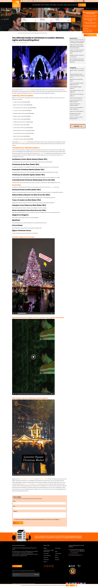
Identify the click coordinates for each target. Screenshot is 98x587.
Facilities (47, 4)
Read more (72, 585)
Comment (15, 511)
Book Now (82, 5)
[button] (33, 276)
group (36, 484)
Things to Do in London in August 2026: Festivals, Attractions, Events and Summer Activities (77, 46)
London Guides (58, 553)
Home (13, 33)
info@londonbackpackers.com (76, 555)
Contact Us (46, 557)
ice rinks (52, 187)
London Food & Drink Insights (75, 98)
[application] (33, 276)
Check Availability (73, 20)
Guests (57, 19)
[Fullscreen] (53, 313)
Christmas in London (43, 479)
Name (14, 501)
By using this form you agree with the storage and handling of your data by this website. (37, 519)
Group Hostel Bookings (18, 545)
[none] (84, 1)
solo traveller (27, 484)
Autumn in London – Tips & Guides (77, 70)
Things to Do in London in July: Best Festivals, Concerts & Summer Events (77, 51)
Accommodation (36, 4)
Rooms (42, 4)
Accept (67, 585)
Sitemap (56, 557)
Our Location (60, 4)
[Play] (13, 313)
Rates (56, 551)
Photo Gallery (53, 4)
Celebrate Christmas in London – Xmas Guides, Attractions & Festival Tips (77, 76)
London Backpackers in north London (27, 479)
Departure (42, 19)
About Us (70, 4)
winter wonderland (27, 89)
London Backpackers (23, 583)
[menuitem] (84, 1)
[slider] (32, 313)
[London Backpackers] (16, 3)
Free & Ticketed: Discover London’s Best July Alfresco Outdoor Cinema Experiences (77, 60)
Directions (57, 559)
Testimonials (46, 559)
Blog (74, 4)
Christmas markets (23, 142)
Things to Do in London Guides (76, 111)
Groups (65, 4)
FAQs (76, 4)
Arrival (23, 19)
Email (14, 506)
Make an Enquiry (17, 566)
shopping (42, 153)
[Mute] (51, 313)
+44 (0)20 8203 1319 (74, 553)
